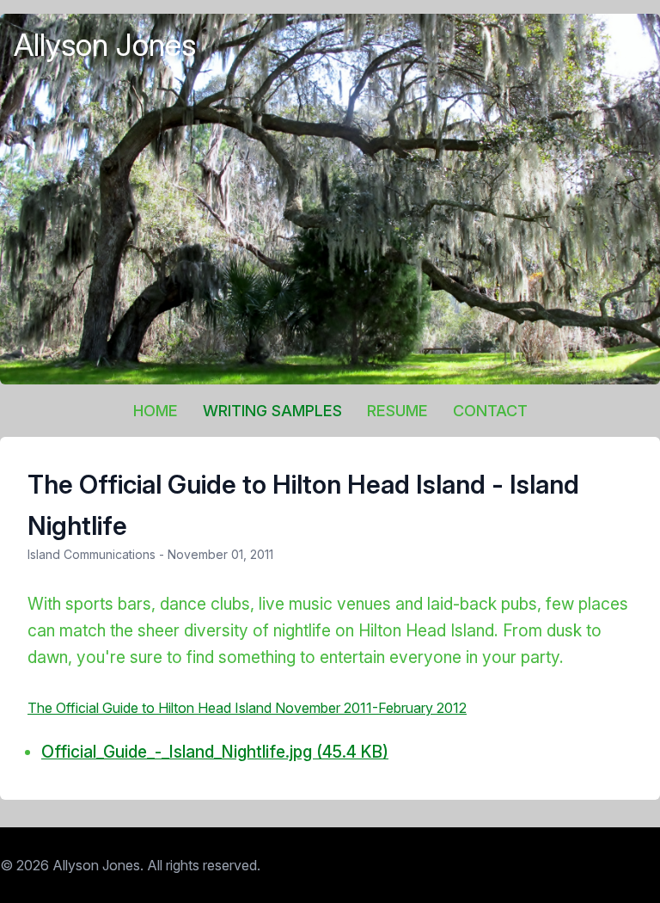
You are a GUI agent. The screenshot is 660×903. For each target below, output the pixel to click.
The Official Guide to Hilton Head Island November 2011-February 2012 (247, 707)
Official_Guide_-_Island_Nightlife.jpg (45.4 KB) (214, 751)
